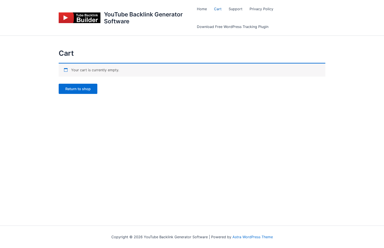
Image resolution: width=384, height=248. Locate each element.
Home (202, 9)
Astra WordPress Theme (252, 237)
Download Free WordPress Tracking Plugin (232, 26)
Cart (218, 9)
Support (235, 9)
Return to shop (78, 89)
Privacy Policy (261, 9)
